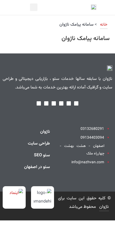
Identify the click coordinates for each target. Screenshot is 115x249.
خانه (104, 24)
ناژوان (45, 132)
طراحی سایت (39, 143)
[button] (8, 7)
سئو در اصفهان (37, 167)
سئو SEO (42, 155)
